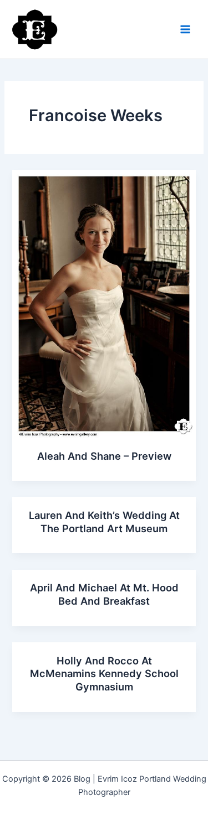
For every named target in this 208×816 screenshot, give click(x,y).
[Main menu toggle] (185, 29)
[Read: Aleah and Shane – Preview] (103, 303)
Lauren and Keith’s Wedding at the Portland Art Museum (104, 521)
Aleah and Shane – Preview (104, 456)
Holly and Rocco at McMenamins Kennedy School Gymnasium (104, 673)
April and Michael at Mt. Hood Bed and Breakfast (104, 594)
